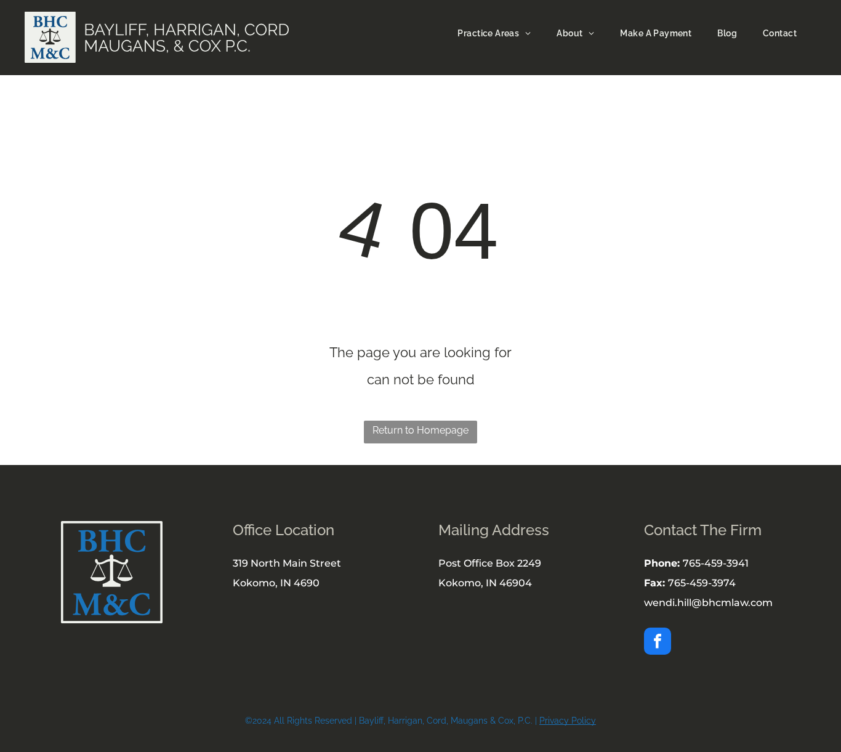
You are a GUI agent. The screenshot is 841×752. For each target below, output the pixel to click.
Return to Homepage (420, 430)
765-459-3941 (716, 563)
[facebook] (657, 643)
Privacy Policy (567, 721)
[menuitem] (491, 33)
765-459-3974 (702, 583)
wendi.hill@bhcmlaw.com (708, 602)
